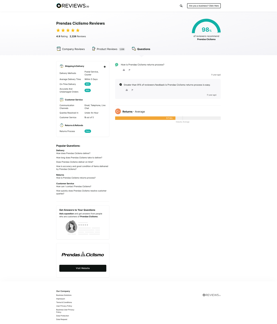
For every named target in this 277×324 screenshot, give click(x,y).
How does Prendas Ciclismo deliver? (73, 153)
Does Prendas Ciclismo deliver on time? (74, 162)
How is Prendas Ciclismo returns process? (76, 177)
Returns (127, 111)
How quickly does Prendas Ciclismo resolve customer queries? (81, 192)
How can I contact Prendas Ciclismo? (73, 186)
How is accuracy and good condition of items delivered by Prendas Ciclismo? (82, 167)
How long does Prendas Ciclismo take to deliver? (79, 157)
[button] (181, 6)
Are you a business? (204, 5)
